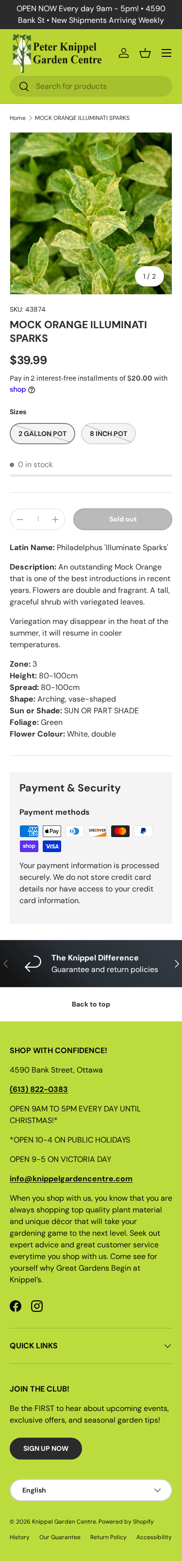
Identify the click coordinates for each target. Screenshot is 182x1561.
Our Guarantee (60, 1537)
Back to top (91, 1004)
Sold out (123, 519)
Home (18, 118)
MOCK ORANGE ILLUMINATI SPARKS (82, 118)
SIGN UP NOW (45, 1448)
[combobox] (91, 86)
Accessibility (154, 1537)
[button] (145, 53)
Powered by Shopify (126, 1522)
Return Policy (108, 1537)
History (20, 1537)
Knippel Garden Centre (64, 1522)
